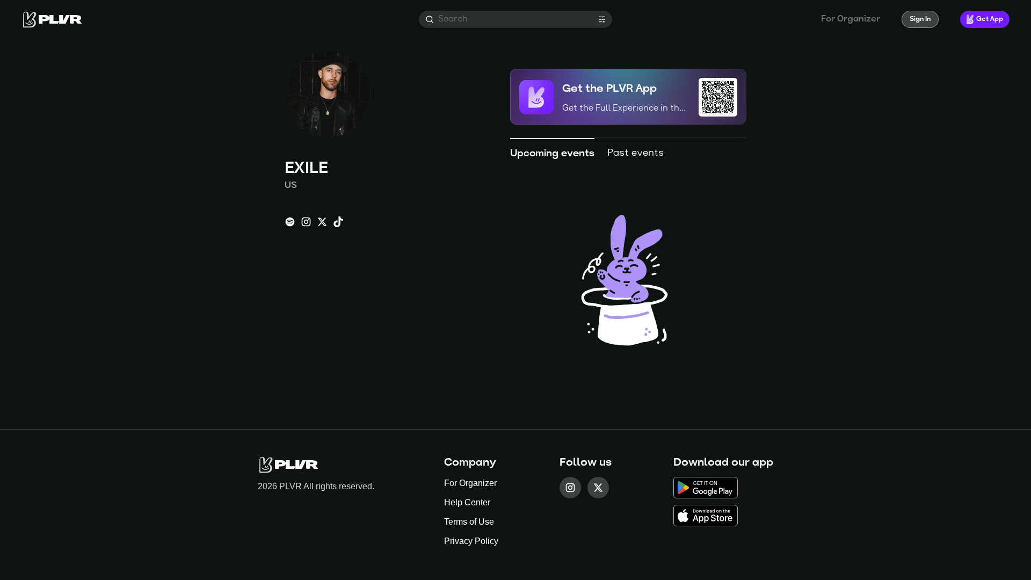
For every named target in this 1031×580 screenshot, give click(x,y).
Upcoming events (552, 154)
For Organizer (470, 483)
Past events (635, 153)
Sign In (920, 19)
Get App (989, 19)
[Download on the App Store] (723, 515)
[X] (598, 487)
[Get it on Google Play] (723, 487)
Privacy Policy (471, 541)
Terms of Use (469, 521)
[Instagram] (570, 487)
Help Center (467, 502)
